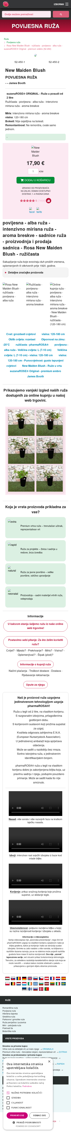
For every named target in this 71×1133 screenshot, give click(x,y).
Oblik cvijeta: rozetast (22, 339)
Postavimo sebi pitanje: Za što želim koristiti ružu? (35, 642)
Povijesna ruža (13, 42)
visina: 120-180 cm (53, 334)
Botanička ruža (9, 1031)
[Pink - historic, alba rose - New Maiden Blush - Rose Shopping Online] (30, 978)
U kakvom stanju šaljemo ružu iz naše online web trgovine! (35, 626)
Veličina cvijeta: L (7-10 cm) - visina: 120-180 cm (35, 352)
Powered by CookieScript (28, 1126)
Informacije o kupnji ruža (35, 664)
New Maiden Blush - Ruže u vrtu (42, 366)
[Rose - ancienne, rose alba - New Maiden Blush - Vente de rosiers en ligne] (52, 978)
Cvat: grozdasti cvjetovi (21, 334)
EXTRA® (63, 1051)
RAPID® (61, 1063)
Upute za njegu (35, 684)
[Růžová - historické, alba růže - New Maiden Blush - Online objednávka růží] (41, 978)
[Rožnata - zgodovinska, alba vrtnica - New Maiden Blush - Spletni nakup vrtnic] (35, 978)
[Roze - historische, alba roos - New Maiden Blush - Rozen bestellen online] (19, 983)
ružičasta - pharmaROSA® (32, 344)
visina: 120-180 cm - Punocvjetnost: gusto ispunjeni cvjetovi (36, 360)
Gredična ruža (8, 1016)
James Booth (35, 376)
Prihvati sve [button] (17, 1115)
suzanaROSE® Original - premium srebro (35, 371)
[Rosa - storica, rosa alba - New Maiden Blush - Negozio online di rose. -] (58, 983)
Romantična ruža (10, 1007)
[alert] (28, 1094)
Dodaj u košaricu (37, 180)
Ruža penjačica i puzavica (14, 1022)
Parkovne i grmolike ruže (13, 1019)
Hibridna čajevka (10, 1013)
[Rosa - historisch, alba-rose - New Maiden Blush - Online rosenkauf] (47, 978)
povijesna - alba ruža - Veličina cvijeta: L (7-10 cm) (36, 347)
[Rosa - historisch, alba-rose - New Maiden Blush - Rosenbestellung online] (24, 978)
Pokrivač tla (7, 1028)
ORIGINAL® (48, 1048)
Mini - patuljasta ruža (11, 1025)
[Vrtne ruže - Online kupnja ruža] (61, 14)
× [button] (49, 1061)
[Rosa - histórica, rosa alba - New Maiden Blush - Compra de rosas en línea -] (63, 978)
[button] (28, 1122)
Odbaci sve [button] (39, 1115)
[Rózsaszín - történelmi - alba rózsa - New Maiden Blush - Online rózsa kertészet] (7, 978)
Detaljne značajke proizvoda (25, 272)
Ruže (6, 38)
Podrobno (27, 1086)
